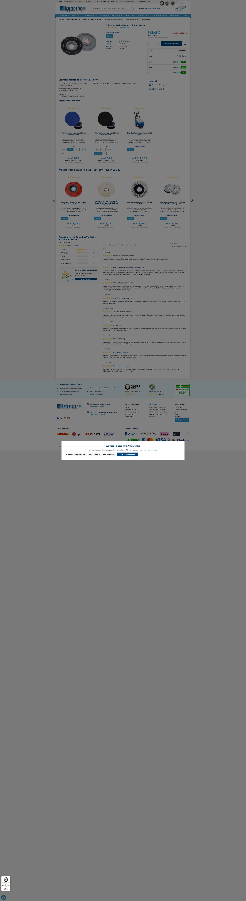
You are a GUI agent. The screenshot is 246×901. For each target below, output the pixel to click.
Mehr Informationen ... (151, 450)
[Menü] (9, 877)
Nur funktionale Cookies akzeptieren (101, 454)
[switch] (6, 889)
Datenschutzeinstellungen (75, 454)
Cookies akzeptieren (127, 454)
